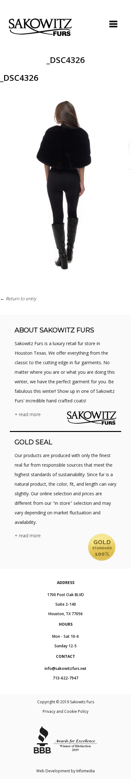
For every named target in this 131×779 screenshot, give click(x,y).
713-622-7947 (65, 678)
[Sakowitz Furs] (40, 27)
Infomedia (85, 771)
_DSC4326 (19, 77)
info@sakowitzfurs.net (65, 668)
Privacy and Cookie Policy (65, 711)
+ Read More (28, 414)
